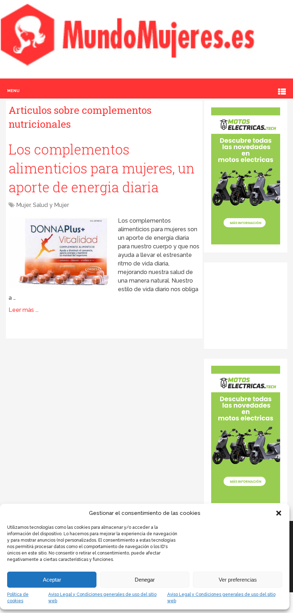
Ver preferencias (238, 580)
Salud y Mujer (51, 205)
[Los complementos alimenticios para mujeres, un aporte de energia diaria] (60, 252)
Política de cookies (18, 597)
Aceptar (52, 580)
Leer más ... (24, 309)
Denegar (145, 580)
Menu (13, 90)
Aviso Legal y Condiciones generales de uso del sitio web (102, 597)
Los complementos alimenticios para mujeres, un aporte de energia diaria (102, 168)
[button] (278, 513)
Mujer (23, 205)
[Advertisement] (252, 305)
